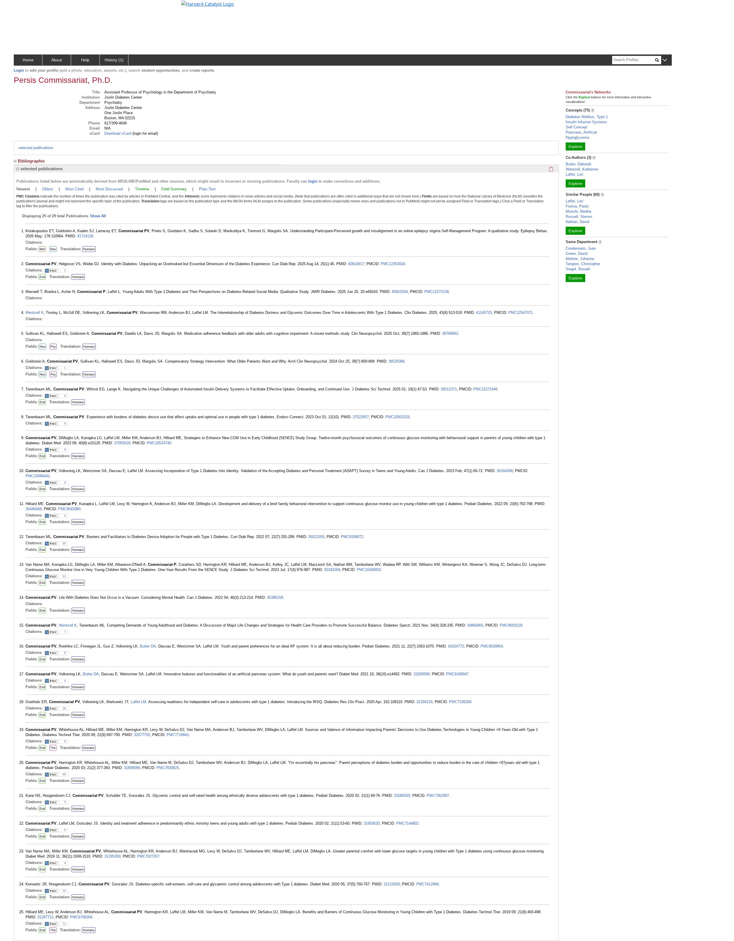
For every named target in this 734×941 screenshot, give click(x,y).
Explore (575, 146)
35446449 (34, 509)
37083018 (122, 443)
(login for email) (144, 133)
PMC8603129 (511, 625)
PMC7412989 (427, 884)
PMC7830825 (168, 768)
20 (64, 543)
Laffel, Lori (574, 174)
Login (19, 70)
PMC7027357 (148, 856)
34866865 (475, 625)
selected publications (35, 148)
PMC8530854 (492, 646)
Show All (98, 216)
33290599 (421, 674)
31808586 (132, 768)
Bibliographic (31, 161)
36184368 (505, 471)
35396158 (275, 597)
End (42, 277)
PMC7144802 (407, 823)
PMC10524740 (159, 443)
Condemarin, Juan (581, 248)
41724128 (85, 236)
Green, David (576, 253)
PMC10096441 (38, 476)
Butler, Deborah (578, 164)
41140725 (484, 312)
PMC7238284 (460, 702)
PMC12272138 (436, 291)
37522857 (361, 417)
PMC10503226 (397, 417)
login (312, 181)
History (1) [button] (114, 60)
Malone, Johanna (580, 259)
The (53, 748)
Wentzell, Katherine (582, 169)
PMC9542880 (69, 509)
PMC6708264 (81, 917)
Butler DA (148, 646)
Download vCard (117, 133)
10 (64, 890)
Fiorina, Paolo (577, 206)
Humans (89, 249)
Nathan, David (577, 222)
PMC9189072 (352, 537)
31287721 (45, 917)
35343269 (332, 570)
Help (85, 60)
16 (64, 708)
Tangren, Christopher (583, 264)
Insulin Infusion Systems (586, 122)
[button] (664, 60)
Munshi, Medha (578, 211)
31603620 (372, 823)
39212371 (449, 389)
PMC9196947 (457, 674)
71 (64, 923)
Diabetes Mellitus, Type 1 (587, 117)
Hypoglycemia (577, 137)
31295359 (112, 856)
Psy (53, 346)
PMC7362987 (438, 795)
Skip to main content (24, 6)
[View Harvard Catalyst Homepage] (207, 3)
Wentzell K (35, 312)
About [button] (56, 60)
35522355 (316, 537)
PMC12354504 (393, 264)
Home (28, 60)
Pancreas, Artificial (581, 132)
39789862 (450, 333)
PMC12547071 (520, 312)
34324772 (456, 646)
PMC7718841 (178, 735)
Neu (53, 249)
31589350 (402, 795)
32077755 (142, 735)
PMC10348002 (369, 570)
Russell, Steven (579, 216)
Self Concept (576, 127)
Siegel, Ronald (578, 269)
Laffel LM (138, 702)
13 (64, 576)
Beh (42, 249)
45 (64, 774)
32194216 (424, 702)
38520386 (397, 361)
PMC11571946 (485, 389)
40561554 (400, 291)
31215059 (392, 884)
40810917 (356, 264)
